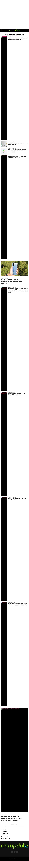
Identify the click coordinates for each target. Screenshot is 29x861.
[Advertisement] (14, 14)
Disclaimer (3, 835)
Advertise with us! (5, 838)
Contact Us (4, 831)
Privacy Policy (4, 833)
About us (3, 829)
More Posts (14, 825)
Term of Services (5, 836)
